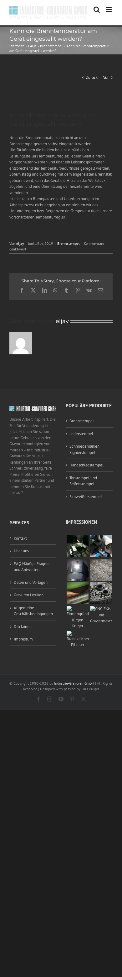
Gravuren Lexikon (28, 595)
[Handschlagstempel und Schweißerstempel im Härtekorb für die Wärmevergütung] (101, 585)
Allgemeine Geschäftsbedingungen (33, 611)
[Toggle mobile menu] (109, 9)
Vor (106, 77)
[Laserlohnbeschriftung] (78, 561)
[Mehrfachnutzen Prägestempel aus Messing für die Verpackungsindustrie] (101, 561)
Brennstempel (51, 46)
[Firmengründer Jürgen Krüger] (78, 608)
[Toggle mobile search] (97, 9)
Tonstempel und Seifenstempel (83, 481)
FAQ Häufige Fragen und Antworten (31, 567)
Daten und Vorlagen (31, 582)
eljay (20, 243)
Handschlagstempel (86, 465)
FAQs (32, 46)
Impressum (23, 639)
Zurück (92, 77)
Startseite (16, 46)
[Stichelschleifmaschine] (101, 538)
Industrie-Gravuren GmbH (74, 683)
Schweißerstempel (85, 496)
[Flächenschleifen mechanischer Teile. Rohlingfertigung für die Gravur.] (78, 585)
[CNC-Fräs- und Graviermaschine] (101, 608)
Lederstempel (81, 433)
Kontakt (20, 538)
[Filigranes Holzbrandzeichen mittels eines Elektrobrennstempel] (78, 633)
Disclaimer (23, 626)
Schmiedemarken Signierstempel (84, 449)
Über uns (21, 550)
